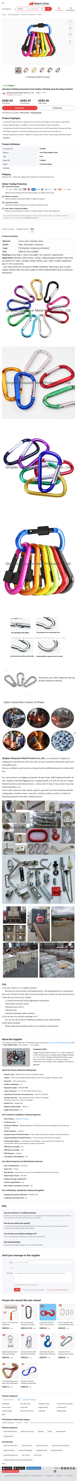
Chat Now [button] (58, 108)
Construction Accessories (65, 1404)
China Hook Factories (10, 1445)
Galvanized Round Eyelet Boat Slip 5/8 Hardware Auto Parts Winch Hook (28, 1354)
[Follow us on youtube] (71, 1468)
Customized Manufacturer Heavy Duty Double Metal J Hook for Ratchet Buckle (10, 1383)
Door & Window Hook (10, 1431)
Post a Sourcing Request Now (57, 1290)
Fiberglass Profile (43, 1404)
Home (4, 15)
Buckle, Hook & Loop (27, 1431)
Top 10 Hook (26, 1455)
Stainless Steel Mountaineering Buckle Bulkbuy (18, 1460)
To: (12, 1268)
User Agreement (49, 1475)
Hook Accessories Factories (60, 1445)
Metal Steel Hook (41, 1450)
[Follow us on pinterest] (74, 1468)
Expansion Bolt (43, 1407)
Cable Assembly (7, 1411)
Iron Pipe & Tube (25, 1404)
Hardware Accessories (28, 15)
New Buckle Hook (9, 1450)
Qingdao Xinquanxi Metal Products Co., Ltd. (20, 92)
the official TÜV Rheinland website (60, 1043)
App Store (7, 1468)
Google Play (19, 1468)
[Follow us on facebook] (62, 1468)
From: (11, 1262)
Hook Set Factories (42, 1445)
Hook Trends (38, 1455)
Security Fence (6, 1407)
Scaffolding (5, 1404)
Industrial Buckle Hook (11, 1455)
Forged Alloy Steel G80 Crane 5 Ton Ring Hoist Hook (47, 1325)
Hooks (39, 15)
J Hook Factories (26, 1445)
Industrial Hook (8, 1436)
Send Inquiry (19, 108)
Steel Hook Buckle (56, 1450)
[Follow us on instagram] (68, 1468)
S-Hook (50, 1431)
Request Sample (36, 112)
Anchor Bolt (24, 1407)
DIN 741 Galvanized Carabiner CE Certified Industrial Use (27, 1325)
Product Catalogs (30, 1400)
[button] (3, 3)
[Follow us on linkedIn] (55, 1471)
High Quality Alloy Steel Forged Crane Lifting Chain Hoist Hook (48, 1354)
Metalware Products (22, 1119)
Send (17, 1290)
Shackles (40, 1431)
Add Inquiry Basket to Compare (39, 77)
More (4, 1414)
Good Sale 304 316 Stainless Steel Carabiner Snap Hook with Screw (66, 1354)
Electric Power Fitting (26, 1411)
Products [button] (20, 9)
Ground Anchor (61, 1407)
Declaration (59, 1475)
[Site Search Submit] (48, 9)
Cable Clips (41, 1411)
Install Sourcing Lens (11, 1471)
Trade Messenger (33, 1468)
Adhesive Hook (61, 1431)
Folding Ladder (61, 1411)
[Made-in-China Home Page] (38, 3)
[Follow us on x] (65, 1468)
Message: (10, 1273)
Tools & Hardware (13, 15)
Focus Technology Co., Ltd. (24, 1475)
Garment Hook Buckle (25, 1450)
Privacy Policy (69, 1475)
